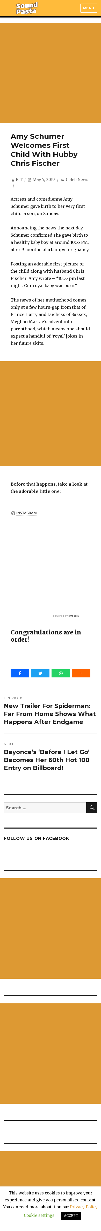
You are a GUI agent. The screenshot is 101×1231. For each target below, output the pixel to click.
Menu (88, 8)
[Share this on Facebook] (20, 673)
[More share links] (81, 673)
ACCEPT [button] (71, 1215)
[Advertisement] (50, 73)
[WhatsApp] (61, 673)
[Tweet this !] (40, 673)
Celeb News (77, 179)
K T (19, 179)
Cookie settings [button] (39, 1215)
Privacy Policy (83, 1206)
